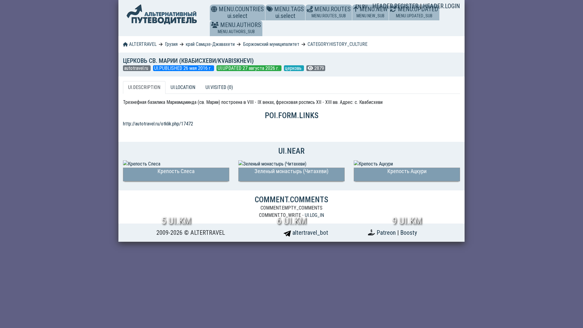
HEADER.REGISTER (396, 6)
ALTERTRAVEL (142, 44)
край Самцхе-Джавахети (210, 44)
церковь (294, 68)
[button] (215, 25)
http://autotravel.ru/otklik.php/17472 (158, 124)
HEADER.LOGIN (441, 6)
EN (358, 6)
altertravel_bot (309, 232)
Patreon (387, 232)
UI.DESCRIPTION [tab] (144, 87)
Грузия (171, 44)
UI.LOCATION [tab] (183, 87)
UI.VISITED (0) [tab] (219, 87)
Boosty (408, 232)
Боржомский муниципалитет (271, 44)
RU (364, 6)
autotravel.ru (136, 68)
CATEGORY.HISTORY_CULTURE (337, 44)
